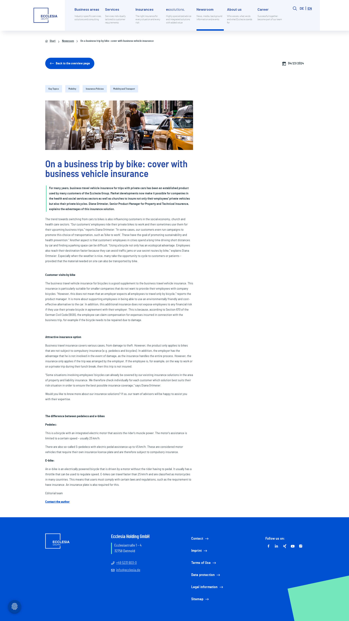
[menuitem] (88, 18)
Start (53, 41)
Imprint (196, 551)
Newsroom (68, 41)
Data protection (203, 575)
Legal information (204, 587)
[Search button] (295, 18)
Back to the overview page (73, 63)
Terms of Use (201, 563)
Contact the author (57, 501)
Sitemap (197, 599)
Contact (197, 538)
